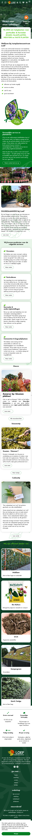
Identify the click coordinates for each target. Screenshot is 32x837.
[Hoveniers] (17, 2)
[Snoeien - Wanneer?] (16, 438)
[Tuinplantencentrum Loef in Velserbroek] (11, 2)
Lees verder (16, 536)
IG (5, 2)
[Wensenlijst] (23, 2)
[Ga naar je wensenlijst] (24, 2)
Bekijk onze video (26, 22)
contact (16, 780)
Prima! (16, 834)
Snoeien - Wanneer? (11, 451)
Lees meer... (7, 411)
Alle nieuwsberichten (16, 419)
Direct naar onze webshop (10, 23)
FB (2, 2)
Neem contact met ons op (11, 163)
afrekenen (16, 801)
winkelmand (16, 799)
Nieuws (16, 366)
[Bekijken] (27, 2)
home (16, 775)
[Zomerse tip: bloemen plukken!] (16, 381)
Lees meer (6, 235)
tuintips (16, 785)
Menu (30, 2)
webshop (16, 777)
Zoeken (20, 2)
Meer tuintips (16, 473)
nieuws (16, 782)
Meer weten (8, 267)
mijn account (16, 794)
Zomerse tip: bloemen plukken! (13, 395)
